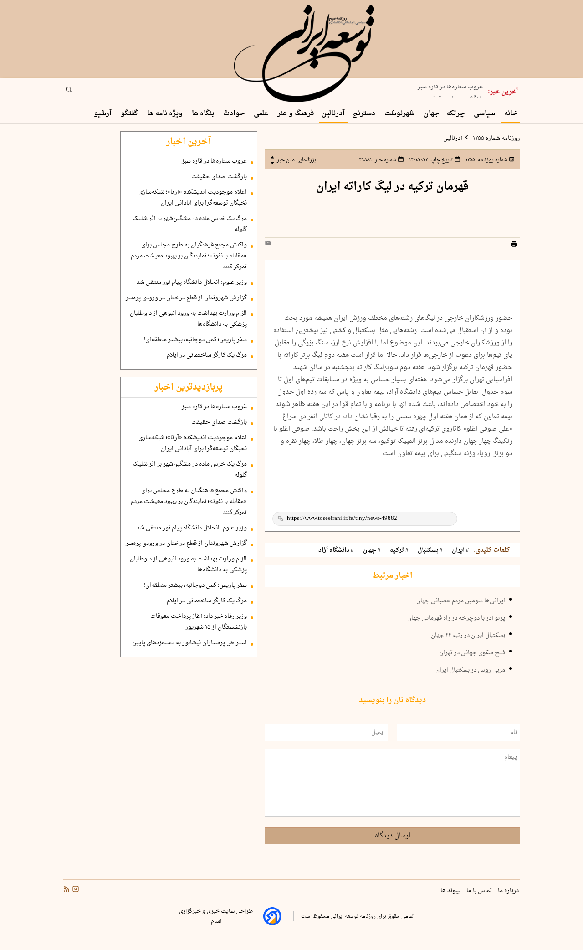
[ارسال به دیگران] (270, 245)
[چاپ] (513, 245)
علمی (262, 113)
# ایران (460, 550)
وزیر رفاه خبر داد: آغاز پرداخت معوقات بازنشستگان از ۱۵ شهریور (198, 622)
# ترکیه (399, 550)
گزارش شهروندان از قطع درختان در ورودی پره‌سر (186, 298)
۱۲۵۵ (485, 160)
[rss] (66, 890)
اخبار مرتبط (392, 576)
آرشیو (103, 113)
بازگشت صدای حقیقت (455, 96)
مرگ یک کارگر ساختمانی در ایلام (207, 355)
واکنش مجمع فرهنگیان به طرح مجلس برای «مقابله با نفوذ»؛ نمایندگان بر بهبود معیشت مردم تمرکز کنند (189, 256)
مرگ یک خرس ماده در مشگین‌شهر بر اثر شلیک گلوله (190, 224)
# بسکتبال (430, 550)
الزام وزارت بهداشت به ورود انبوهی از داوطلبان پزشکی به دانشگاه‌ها (188, 319)
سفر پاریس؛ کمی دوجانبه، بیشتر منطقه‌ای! (195, 339)
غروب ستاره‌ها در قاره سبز (214, 161)
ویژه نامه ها (165, 113)
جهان (431, 113)
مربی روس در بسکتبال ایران (470, 670)
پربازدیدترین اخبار (188, 387)
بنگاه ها (204, 113)
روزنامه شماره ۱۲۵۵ (495, 138)
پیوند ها (451, 890)
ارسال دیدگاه (392, 836)
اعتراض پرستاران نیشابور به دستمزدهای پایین (189, 642)
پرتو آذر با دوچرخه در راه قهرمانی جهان (456, 618)
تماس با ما (479, 890)
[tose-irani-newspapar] (305, 54)
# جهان (372, 550)
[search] (77, 92)
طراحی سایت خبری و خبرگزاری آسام (216, 916)
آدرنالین (333, 113)
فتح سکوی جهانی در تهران (472, 652)
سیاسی (485, 113)
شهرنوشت (400, 113)
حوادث (234, 113)
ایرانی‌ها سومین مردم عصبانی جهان (460, 601)
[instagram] (74, 890)
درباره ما (509, 890)
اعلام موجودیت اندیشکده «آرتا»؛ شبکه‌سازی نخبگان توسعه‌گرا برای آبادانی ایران (192, 198)
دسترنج (364, 113)
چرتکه (456, 113)
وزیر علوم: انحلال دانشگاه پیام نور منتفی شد (192, 282)
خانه (510, 113)
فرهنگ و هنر (295, 113)
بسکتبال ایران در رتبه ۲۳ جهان (468, 635)
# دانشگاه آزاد (336, 550)
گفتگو (130, 113)
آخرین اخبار (188, 142)
